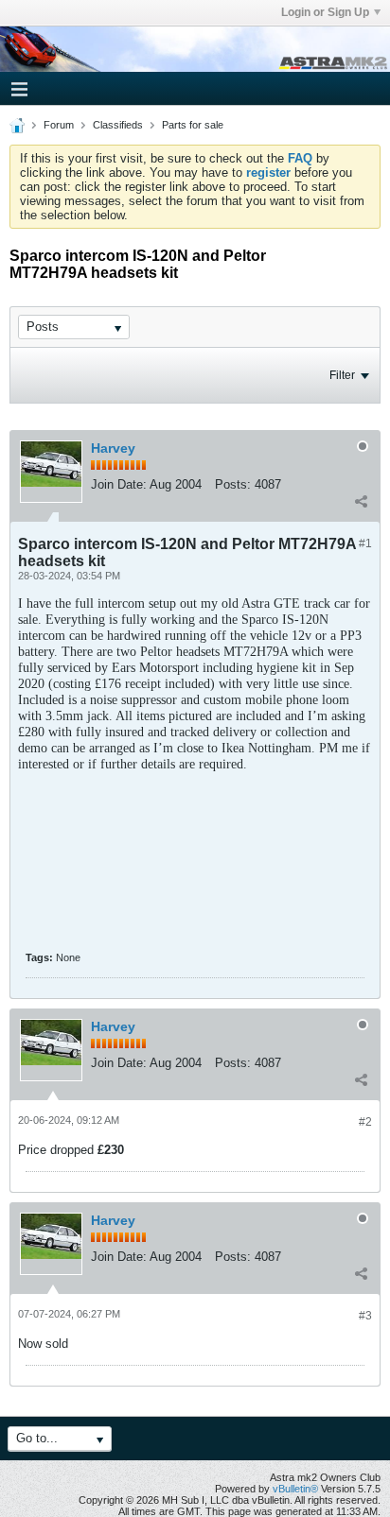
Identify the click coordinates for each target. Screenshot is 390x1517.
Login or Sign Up (325, 12)
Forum (59, 124)
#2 (365, 1122)
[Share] (361, 501)
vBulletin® (295, 1488)
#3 (365, 1315)
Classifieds (118, 124)
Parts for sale (192, 124)
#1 (365, 543)
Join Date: (119, 484)
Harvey (113, 448)
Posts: (233, 484)
